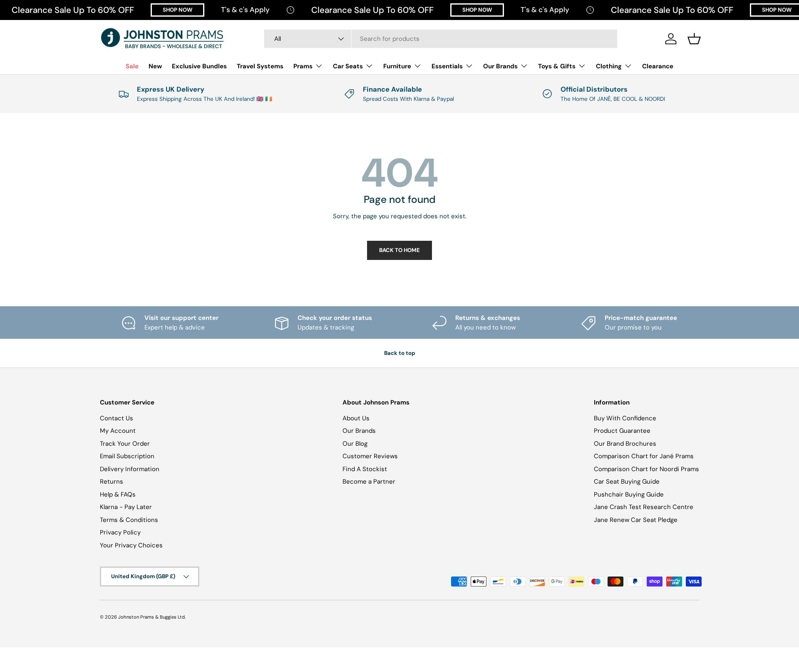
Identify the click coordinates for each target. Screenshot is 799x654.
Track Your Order (125, 443)
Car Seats (348, 66)
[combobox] (440, 39)
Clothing (609, 66)
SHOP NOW (177, 9)
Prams (303, 66)
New (155, 66)
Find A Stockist (364, 469)
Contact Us (116, 418)
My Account (118, 431)
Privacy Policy (120, 532)
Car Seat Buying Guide (627, 481)
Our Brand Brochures (625, 443)
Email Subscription (127, 456)
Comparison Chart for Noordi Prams (646, 469)
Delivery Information (129, 469)
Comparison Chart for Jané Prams (644, 456)
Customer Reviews (370, 456)
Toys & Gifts (557, 66)
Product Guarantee (622, 431)
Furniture (397, 66)
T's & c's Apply (245, 9)
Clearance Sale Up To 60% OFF (73, 10)
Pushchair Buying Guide (629, 494)
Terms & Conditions (129, 520)
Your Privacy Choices (131, 545)
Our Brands (500, 66)
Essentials (447, 66)
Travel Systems (260, 66)
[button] (694, 39)
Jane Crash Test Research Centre (643, 507)
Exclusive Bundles (199, 66)
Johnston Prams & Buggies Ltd (151, 617)
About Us (356, 418)
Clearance (657, 66)
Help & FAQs (118, 494)
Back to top (399, 353)
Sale (132, 66)
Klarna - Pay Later (126, 507)
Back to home (399, 250)
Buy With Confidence (625, 418)
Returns (111, 481)
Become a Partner (368, 481)
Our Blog (354, 443)
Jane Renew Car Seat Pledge (635, 520)
